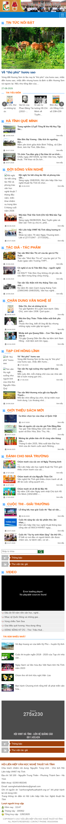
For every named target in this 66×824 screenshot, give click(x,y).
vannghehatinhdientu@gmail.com (24, 786)
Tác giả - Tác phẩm (23, 247)
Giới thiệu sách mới (25, 410)
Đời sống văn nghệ (25, 169)
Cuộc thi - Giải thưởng (28, 504)
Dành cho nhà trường (27, 456)
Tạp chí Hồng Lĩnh (22, 351)
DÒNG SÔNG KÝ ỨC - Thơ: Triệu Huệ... (24, 630)
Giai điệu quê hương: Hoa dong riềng (23, 625)
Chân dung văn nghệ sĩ (29, 300)
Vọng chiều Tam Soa (15, 621)
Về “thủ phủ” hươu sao (18, 72)
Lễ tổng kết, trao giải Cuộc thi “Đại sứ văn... (40, 510)
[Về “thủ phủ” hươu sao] (33, 48)
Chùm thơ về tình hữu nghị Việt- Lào (33, 675)
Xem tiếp (59, 135)
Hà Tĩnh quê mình (21, 121)
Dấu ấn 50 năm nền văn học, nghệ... (22, 612)
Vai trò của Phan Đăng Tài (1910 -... (26, 108)
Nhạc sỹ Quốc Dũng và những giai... (22, 617)
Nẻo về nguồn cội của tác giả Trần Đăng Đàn (40, 426)
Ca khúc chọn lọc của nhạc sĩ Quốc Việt (38, 416)
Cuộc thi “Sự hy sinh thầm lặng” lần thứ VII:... (41, 535)
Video (11, 572)
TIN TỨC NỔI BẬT (20, 23)
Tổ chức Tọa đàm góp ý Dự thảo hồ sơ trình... (39, 154)
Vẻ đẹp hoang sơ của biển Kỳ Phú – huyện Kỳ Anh (39, 644)
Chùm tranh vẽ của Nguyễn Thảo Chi (34, 476)
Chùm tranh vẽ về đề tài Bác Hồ (32, 489)
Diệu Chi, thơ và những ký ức (10, 108)
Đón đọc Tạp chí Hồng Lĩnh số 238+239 (57, 108)
